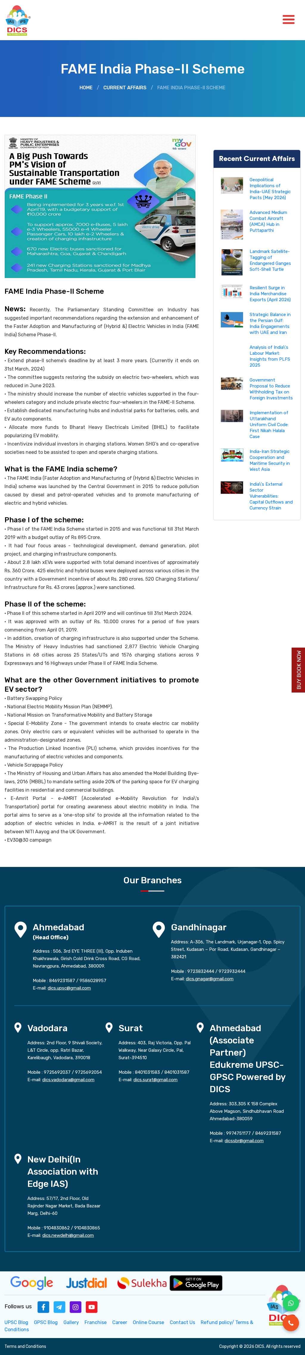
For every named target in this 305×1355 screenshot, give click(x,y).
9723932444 (232, 971)
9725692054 (88, 1072)
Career (119, 1322)
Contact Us (182, 1322)
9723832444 (200, 971)
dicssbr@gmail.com (244, 1140)
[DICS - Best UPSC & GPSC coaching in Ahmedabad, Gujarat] (23, 20)
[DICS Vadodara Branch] (17, 1027)
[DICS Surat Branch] (109, 1027)
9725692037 (57, 1072)
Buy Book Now (299, 670)
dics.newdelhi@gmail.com (68, 1235)
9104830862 (57, 1228)
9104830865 (87, 1228)
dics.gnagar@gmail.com (210, 979)
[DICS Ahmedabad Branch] (20, 929)
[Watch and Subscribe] (91, 1306)
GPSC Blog (46, 1322)
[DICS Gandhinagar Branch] (158, 929)
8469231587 (62, 980)
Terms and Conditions (25, 1346)
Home (86, 87)
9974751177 (238, 1133)
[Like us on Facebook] (43, 1306)
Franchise (96, 1322)
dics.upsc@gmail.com (69, 988)
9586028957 (93, 980)
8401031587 (176, 1072)
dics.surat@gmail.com (155, 1079)
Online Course (148, 1322)
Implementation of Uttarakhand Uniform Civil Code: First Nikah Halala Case (269, 424)
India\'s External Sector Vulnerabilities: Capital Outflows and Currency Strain (271, 496)
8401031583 (147, 1072)
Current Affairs (125, 87)
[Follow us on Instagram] (75, 1306)
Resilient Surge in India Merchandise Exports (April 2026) (270, 293)
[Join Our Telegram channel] (59, 1306)
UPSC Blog (16, 1322)
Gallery (71, 1322)
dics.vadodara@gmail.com (68, 1079)
